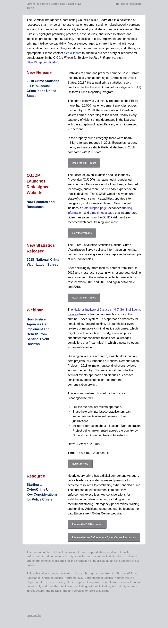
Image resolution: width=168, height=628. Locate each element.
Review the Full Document (87, 524)
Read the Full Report (84, 163)
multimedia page (103, 212)
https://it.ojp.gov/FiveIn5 (42, 62)
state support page (94, 208)
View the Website (82, 233)
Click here (135, 3)
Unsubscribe (34, 615)
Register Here (80, 463)
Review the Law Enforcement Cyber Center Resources (104, 537)
